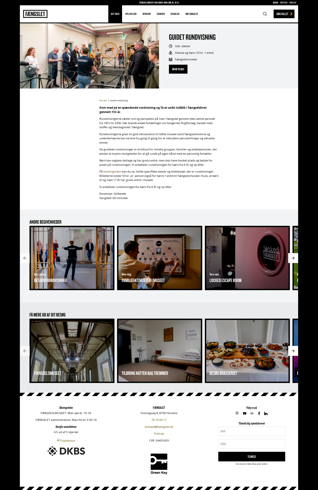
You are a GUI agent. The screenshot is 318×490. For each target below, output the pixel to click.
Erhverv (161, 14)
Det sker (115, 14)
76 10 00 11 (159, 420)
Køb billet (282, 14)
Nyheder (147, 14)
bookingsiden (112, 171)
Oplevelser (130, 14)
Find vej (159, 433)
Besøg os (175, 14)
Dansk (275, 2)
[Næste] (293, 258)
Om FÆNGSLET (192, 14)
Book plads (178, 69)
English (293, 2)
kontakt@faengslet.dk (159, 427)
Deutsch (283, 2)
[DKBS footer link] (66, 451)
